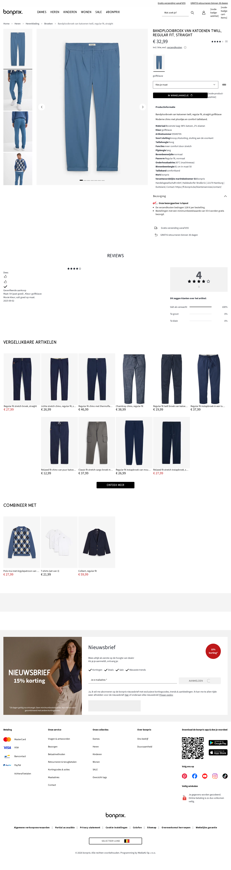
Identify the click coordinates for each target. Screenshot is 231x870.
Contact (52, 785)
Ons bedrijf (142, 739)
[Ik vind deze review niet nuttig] (5, 282)
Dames (96, 739)
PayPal (17, 765)
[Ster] (68, 269)
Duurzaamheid (144, 746)
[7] (103, 180)
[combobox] (175, 12)
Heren (96, 746)
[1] (81, 180)
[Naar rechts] (142, 107)
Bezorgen (52, 746)
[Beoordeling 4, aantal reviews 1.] (217, 41)
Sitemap (151, 827)
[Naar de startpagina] (20, 12)
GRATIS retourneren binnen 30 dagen (209, 3)
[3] (88, 180)
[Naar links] (41, 107)
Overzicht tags (100, 777)
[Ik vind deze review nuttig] (5, 276)
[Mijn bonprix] (203, 12)
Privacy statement (90, 827)
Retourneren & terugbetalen (62, 762)
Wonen (96, 762)
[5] (95, 180)
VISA (16, 747)
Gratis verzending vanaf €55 (172, 3)
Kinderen (97, 754)
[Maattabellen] (224, 84)
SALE (95, 769)
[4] (92, 180)
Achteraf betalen (22, 773)
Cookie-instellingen (117, 827)
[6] (99, 180)
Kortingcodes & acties (59, 769)
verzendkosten (174, 47)
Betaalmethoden (56, 754)
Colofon (137, 827)
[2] (84, 180)
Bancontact (20, 756)
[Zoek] (192, 12)
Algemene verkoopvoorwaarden (32, 827)
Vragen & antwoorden (59, 739)
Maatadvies (53, 777)
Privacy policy (166, 695)
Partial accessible (65, 827)
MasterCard (20, 739)
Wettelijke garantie (206, 827)
